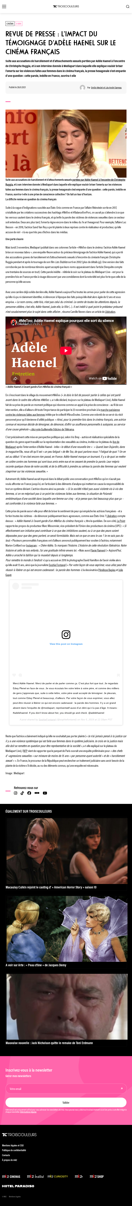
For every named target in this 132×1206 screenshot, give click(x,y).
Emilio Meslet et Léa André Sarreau (106, 87)
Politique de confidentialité (14, 1150)
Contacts (6, 1155)
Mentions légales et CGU (13, 1145)
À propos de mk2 (9, 1160)
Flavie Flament (98, 550)
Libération (110, 311)
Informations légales (28, 1112)
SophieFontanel (47, 719)
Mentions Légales (15, 1197)
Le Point (121, 520)
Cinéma (10, 23)
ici (99, 261)
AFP (25, 750)
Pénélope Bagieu (107, 569)
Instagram (31, 545)
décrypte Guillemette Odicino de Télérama (52, 429)
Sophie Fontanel (57, 564)
